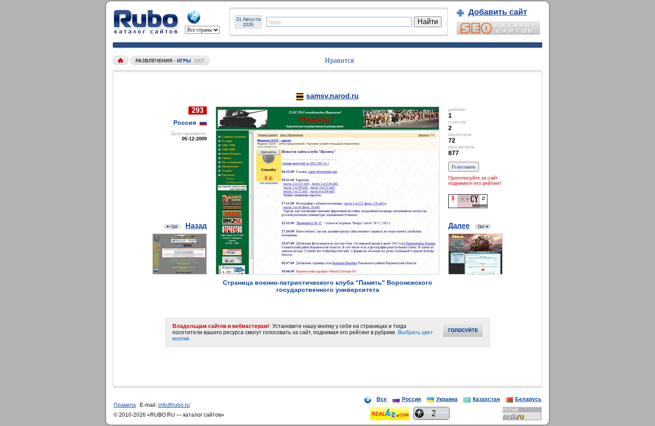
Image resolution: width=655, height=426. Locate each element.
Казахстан (486, 399)
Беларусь (528, 399)
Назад (196, 225)
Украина (447, 399)
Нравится (339, 60)
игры (184, 60)
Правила (125, 405)
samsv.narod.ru (332, 96)
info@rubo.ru (174, 405)
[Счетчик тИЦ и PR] (467, 205)
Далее (459, 225)
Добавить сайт (497, 12)
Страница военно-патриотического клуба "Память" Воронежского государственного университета (327, 286)
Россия (411, 399)
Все (382, 399)
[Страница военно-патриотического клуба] (327, 272)
